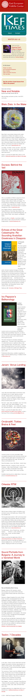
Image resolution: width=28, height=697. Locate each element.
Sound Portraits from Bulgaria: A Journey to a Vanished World (13, 554)
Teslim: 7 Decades (11, 634)
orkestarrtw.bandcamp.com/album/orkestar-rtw (12, 538)
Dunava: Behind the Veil (12, 166)
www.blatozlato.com (16, 145)
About (10, 33)
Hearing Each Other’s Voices (17, 48)
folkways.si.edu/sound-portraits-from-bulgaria (12, 626)
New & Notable (6, 71)
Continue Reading (19, 57)
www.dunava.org (15, 207)
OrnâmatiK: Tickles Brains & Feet (11, 423)
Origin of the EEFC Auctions (9, 72)
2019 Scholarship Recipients (9, 69)
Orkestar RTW (9, 484)
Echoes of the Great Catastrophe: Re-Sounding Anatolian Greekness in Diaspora (14, 234)
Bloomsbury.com (6, 356)
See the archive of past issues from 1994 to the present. (13, 82)
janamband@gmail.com (18, 413)
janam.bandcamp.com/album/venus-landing (11, 411)
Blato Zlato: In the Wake (14, 104)
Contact (17, 33)
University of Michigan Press (15, 288)
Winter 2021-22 (14, 39)
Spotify (12, 218)
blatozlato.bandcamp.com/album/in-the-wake (16, 156)
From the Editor (6, 74)
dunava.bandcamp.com (15, 221)
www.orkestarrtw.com (16, 528)
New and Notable (11, 91)
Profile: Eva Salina (7, 68)
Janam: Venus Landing (14, 364)
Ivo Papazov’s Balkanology (9, 298)
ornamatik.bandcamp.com (11, 475)
